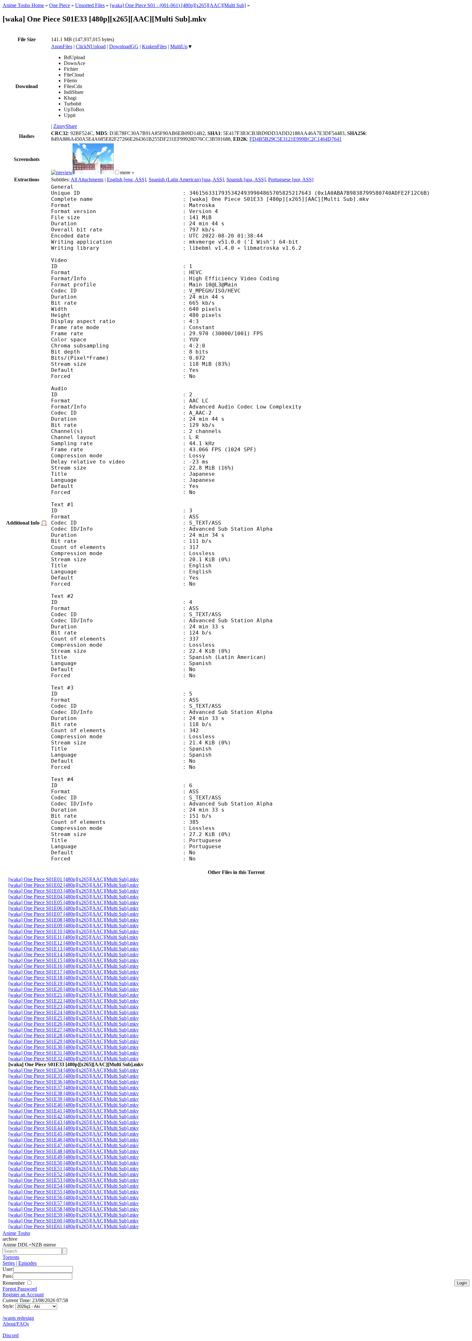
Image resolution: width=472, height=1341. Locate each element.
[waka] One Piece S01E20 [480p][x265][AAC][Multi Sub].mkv (73, 989)
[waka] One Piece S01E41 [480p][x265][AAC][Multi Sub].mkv (73, 1110)
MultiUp (179, 46)
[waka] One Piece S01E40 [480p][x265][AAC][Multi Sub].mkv (73, 1105)
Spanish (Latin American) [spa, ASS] (186, 179)
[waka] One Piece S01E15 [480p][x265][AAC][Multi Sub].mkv (73, 960)
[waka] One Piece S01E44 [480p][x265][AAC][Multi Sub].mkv (73, 1128)
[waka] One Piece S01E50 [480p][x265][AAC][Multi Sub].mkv (73, 1163)
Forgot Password (20, 1289)
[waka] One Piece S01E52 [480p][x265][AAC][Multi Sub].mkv (73, 1174)
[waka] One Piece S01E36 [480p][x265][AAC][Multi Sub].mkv (73, 1081)
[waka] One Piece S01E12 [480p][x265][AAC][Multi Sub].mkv (73, 943)
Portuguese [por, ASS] (290, 179)
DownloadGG (123, 46)
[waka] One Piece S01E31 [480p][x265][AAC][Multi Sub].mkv (73, 1053)
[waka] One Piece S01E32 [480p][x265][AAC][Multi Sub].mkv (73, 1058)
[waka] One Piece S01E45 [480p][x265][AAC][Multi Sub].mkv (73, 1134)
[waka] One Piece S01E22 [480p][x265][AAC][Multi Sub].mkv (73, 1001)
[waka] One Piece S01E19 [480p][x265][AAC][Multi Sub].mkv (73, 983)
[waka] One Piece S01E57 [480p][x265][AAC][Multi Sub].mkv (73, 1203)
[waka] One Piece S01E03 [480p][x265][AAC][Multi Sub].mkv (73, 891)
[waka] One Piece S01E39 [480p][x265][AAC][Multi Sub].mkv (73, 1099)
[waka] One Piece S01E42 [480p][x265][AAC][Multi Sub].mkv (73, 1116)
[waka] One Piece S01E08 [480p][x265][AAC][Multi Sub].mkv (73, 920)
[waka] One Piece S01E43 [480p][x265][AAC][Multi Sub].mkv (73, 1122)
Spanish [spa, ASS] (246, 179)
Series (9, 1263)
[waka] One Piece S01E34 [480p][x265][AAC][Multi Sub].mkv (73, 1070)
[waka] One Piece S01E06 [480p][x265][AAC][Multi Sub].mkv (73, 908)
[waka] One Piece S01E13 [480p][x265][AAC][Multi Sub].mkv (73, 948)
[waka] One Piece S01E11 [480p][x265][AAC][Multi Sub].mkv (73, 937)
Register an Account (23, 1294)
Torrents (11, 1257)
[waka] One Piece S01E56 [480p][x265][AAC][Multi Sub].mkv (73, 1197)
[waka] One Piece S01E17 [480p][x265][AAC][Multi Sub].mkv (73, 972)
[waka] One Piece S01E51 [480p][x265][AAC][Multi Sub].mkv (73, 1168)
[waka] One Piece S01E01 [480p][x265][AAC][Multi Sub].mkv (73, 879)
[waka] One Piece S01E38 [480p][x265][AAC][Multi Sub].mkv (73, 1093)
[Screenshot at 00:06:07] (93, 172)
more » (127, 172)
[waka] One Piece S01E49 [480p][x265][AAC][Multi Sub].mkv (73, 1157)
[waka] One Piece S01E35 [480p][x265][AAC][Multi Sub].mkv (73, 1076)
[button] (117, 172)
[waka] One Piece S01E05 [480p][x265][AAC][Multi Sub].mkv (73, 902)
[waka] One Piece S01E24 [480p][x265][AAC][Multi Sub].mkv (73, 1012)
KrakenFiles (154, 46)
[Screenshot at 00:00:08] (62, 172)
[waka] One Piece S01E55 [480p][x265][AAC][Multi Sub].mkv (73, 1191)
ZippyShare (65, 126)
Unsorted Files (90, 5)
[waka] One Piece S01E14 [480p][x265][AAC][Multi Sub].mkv (73, 954)
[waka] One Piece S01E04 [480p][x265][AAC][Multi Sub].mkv (73, 896)
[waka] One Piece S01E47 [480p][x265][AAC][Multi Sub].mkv (73, 1145)
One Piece (59, 5)
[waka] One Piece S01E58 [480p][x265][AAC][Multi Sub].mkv (73, 1209)
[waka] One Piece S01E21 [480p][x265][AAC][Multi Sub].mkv (73, 995)
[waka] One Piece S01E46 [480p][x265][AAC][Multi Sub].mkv (73, 1139)
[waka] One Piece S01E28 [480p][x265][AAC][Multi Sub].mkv (73, 1035)
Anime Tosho (16, 1233)
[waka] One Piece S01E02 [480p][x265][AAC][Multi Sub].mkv (73, 885)
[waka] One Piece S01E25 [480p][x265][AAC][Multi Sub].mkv (73, 1018)
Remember (14, 1283)
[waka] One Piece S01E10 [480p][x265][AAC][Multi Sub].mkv (73, 931)
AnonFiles (61, 46)
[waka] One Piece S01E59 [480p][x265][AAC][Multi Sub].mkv (73, 1215)
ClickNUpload (91, 46)
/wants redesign (18, 1318)
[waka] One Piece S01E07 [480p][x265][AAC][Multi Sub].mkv (73, 914)
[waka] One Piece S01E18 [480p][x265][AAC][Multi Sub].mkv (73, 977)
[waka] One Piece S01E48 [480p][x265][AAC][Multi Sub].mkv (73, 1151)
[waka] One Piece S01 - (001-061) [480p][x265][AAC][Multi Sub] (178, 5)
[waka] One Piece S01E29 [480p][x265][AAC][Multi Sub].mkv (73, 1041)
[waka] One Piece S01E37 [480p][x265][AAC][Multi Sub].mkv (73, 1087)
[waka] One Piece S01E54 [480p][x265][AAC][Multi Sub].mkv (73, 1186)
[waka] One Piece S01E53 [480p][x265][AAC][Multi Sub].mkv (73, 1180)
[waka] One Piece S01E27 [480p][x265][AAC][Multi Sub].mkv (73, 1029)
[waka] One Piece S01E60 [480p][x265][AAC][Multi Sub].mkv (73, 1220)
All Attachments (87, 179)
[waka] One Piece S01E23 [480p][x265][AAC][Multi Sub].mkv (73, 1006)
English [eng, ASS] (126, 179)
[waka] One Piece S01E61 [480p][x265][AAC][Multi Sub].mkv (73, 1226)
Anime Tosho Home (23, 5)
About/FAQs (16, 1324)
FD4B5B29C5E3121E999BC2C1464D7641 (295, 139)
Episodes (27, 1263)
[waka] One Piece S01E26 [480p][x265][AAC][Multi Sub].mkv (73, 1024)
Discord (11, 1335)
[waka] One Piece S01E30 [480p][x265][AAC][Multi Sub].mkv (73, 1047)
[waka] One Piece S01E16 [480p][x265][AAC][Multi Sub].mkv (73, 966)
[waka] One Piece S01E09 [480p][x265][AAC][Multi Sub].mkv (73, 925)
